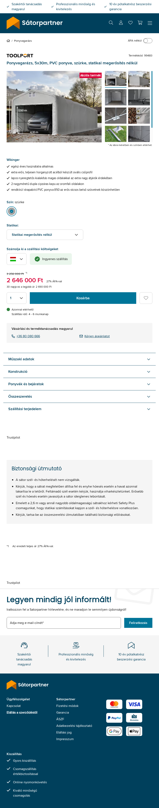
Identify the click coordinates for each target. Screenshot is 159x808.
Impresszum (65, 739)
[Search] (110, 23)
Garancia (62, 712)
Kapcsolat (14, 705)
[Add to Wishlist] (146, 298)
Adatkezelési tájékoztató (74, 725)
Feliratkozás (138, 622)
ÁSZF (60, 719)
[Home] (9, 40)
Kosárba (83, 298)
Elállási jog (64, 732)
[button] (139, 23)
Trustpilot (13, 437)
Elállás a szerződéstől (22, 712)
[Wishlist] (130, 23)
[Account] (120, 23)
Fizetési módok (67, 705)
